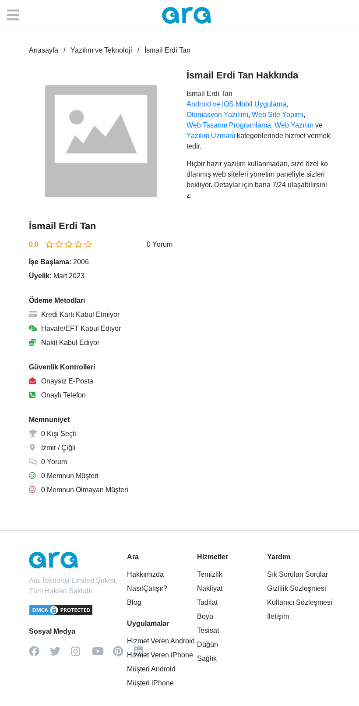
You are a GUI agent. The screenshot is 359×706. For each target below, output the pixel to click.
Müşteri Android (151, 669)
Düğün (207, 644)
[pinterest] (123, 654)
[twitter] (60, 654)
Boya (205, 616)
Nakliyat (209, 588)
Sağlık (207, 658)
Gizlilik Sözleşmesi (296, 588)
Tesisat (208, 630)
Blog (134, 602)
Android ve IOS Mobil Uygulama (236, 104)
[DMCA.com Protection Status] (61, 613)
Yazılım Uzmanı (211, 135)
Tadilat (207, 602)
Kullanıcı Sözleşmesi (299, 602)
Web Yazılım (294, 125)
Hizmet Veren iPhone (160, 655)
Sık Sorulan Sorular (297, 574)
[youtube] (102, 654)
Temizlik (209, 574)
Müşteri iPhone (150, 683)
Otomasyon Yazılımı (217, 114)
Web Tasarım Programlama (229, 125)
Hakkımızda (145, 574)
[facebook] (39, 654)
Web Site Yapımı (277, 114)
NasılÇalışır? (147, 588)
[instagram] (81, 654)
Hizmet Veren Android (161, 641)
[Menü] (17, 15)
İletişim (278, 616)
